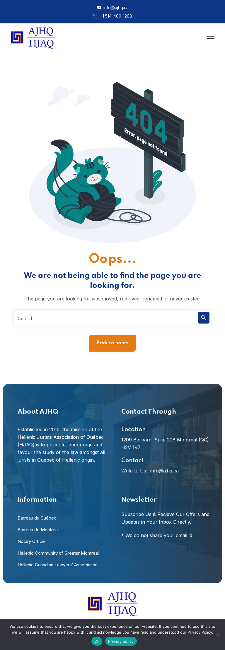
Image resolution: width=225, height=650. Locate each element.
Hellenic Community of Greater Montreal (58, 553)
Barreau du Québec (37, 518)
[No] (218, 634)
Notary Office (31, 541)
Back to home (112, 343)
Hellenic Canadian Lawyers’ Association (58, 565)
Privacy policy (121, 641)
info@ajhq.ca (115, 7)
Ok (97, 641)
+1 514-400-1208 (115, 15)
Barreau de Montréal (38, 529)
